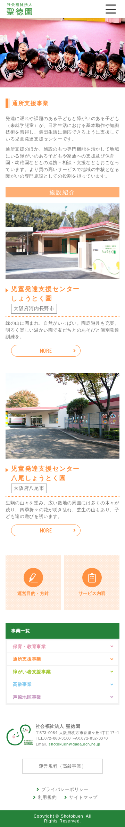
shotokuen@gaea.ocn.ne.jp (74, 744)
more (46, 350)
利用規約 (47, 797)
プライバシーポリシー (65, 789)
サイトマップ (83, 797)
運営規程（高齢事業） (62, 766)
